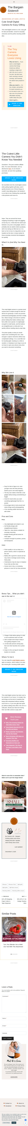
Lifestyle (22, 19)
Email (4, 1026)
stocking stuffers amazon (18, 890)
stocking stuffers (6, 890)
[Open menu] (14, 2)
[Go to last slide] (4, 935)
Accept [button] (13, 1122)
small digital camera (18, 660)
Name (4, 1018)
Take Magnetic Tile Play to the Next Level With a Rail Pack (14, 747)
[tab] (12, 954)
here (10, 168)
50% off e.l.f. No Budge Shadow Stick (21, 900)
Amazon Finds (12, 884)
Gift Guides (15, 19)
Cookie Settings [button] (6, 1122)
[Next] (24, 935)
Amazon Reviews (6, 19)
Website (4, 1033)
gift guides (5, 887)
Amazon (4, 884)
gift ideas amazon (14, 887)
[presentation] (14, 929)
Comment (5, 996)
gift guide (20, 884)
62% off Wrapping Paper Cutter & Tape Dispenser (7, 900)
